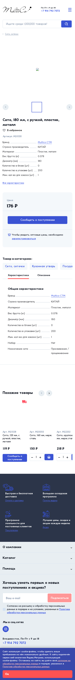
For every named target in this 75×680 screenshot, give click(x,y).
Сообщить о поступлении (37, 220)
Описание (43, 275)
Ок (7, 674)
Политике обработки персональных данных (26, 666)
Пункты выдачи (50, 500)
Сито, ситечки (11, 34)
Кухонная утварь (43, 266)
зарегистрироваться (24, 238)
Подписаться (60, 598)
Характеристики (18, 275)
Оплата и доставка (14, 500)
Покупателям (11, 530)
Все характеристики (13, 183)
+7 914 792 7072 (50, 10)
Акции (46, 527)
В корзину (48, 457)
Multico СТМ (45, 142)
